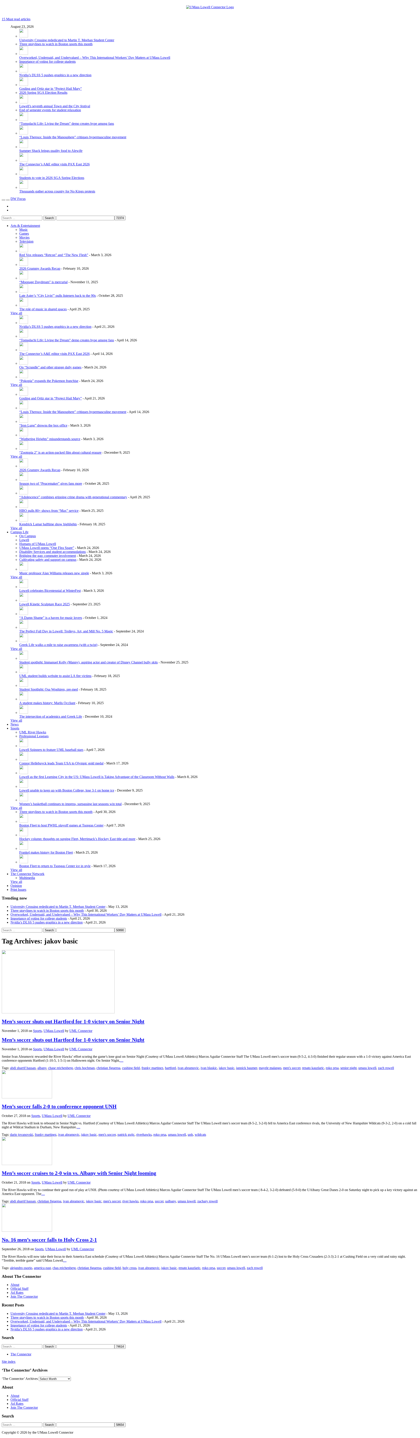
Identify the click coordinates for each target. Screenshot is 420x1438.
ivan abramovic (188, 1068)
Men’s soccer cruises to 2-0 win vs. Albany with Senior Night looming (79, 1173)
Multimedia (27, 878)
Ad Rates (16, 1292)
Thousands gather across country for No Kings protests (57, 191)
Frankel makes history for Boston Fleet (46, 852)
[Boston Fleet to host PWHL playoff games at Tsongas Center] (23, 821)
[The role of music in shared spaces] (23, 305)
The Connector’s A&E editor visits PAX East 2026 (54, 164)
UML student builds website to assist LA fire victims (55, 676)
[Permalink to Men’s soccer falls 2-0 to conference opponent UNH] (27, 1097)
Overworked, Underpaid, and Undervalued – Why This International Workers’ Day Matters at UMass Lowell (94, 57)
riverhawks (144, 1134)
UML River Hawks (32, 732)
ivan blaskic (209, 1068)
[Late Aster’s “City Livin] (23, 292)
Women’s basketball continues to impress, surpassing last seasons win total (70, 804)
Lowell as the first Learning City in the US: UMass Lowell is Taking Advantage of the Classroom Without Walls (96, 777)
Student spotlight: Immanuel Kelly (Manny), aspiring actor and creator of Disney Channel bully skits (88, 662)
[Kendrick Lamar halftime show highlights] (23, 520)
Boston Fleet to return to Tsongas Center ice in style (55, 866)
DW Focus (18, 199)
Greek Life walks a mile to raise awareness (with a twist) (58, 645)
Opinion (16, 885)
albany (41, 1068)
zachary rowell (207, 1201)
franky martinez (152, 1068)
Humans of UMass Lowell (37, 544)
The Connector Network (27, 874)
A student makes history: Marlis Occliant (47, 703)
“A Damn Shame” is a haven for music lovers (50, 618)
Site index (9, 1361)
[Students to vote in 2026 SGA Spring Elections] (23, 174)
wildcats (200, 1134)
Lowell (24, 540)
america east (42, 1268)
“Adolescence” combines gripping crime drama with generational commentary (73, 497)
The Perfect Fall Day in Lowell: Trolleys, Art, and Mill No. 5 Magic (66, 631)
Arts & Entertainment (25, 226)
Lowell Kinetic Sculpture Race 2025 (44, 604)
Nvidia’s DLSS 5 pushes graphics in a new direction (55, 75)
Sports (14, 728)
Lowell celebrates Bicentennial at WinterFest (50, 590)
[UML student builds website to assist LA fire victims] (23, 672)
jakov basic (226, 1068)
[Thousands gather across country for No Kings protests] (23, 187)
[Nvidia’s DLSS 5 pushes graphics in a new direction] (23, 71)
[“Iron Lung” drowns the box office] (23, 421)
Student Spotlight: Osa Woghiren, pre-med (48, 689)
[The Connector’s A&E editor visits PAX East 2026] (23, 160)
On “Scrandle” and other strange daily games (50, 367)
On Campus (27, 536)
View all (16, 313)
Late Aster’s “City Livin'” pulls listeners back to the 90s (57, 295)
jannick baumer (246, 1068)
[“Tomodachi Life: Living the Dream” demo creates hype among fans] (23, 120)
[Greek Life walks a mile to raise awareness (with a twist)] (23, 641)
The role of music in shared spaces (43, 309)
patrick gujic (126, 1134)
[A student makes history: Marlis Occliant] (23, 699)
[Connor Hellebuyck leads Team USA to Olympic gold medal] (23, 759)
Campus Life (19, 532)
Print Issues (18, 889)
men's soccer (291, 1068)
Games (24, 233)
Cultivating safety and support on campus (47, 559)
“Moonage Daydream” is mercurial (43, 282)
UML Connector (80, 1031)
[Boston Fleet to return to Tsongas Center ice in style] (23, 862)
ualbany (170, 1201)
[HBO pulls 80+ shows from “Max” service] (23, 507)
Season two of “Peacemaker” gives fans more (50, 483)
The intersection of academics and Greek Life (50, 716)
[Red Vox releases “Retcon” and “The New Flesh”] (23, 251)
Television (26, 241)
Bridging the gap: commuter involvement (47, 555)
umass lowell (367, 1068)
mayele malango (270, 1068)
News (14, 724)
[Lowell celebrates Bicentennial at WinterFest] (23, 587)
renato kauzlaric (313, 1068)
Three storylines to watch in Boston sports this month (56, 44)
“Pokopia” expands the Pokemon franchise (48, 381)
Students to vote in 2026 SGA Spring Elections (51, 178)
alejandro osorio (21, 1268)
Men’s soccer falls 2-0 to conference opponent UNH (59, 1106)
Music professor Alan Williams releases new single (54, 573)
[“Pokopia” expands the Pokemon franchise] (23, 377)
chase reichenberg (60, 1068)
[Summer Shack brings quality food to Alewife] (23, 147)
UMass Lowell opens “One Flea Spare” (46, 548)
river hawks (130, 1201)
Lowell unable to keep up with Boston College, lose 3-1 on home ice (66, 790)
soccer (159, 1201)
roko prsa (332, 1068)
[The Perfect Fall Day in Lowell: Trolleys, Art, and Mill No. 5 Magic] (23, 627)
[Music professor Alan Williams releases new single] (23, 569)
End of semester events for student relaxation (50, 110)
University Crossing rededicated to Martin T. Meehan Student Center (66, 40)
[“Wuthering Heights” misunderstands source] (23, 435)
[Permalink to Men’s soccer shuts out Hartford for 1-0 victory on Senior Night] (58, 1012)
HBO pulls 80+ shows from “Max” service (49, 510)
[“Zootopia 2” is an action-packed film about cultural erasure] (23, 448)
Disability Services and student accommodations (52, 552)
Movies (24, 237)
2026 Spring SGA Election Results (43, 92)
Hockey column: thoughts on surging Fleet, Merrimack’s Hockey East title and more (77, 839)
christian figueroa (108, 1068)
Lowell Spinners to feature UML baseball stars (51, 750)
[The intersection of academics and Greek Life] (23, 712)
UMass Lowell (54, 1031)
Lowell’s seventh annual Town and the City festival (54, 106)
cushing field (131, 1068)
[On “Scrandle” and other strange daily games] (23, 363)
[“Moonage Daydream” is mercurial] (23, 278)
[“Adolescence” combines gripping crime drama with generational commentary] (23, 493)
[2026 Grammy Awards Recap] (23, 264)
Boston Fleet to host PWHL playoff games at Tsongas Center (61, 825)
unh (190, 1134)
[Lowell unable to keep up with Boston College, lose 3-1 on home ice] (23, 786)
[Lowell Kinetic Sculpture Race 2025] (23, 600)
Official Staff (19, 1288)
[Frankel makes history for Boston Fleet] (23, 848)
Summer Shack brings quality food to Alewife (50, 151)
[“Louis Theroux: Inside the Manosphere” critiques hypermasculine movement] (23, 133)
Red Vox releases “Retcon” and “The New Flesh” (53, 255)
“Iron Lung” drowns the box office (43, 425)
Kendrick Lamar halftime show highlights (48, 524)
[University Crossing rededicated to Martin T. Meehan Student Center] (23, 36)
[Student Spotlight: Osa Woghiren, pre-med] (23, 685)
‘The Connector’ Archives (20, 1379)
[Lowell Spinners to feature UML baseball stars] (23, 746)
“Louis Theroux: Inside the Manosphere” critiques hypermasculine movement (72, 137)
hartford (170, 1068)
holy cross (129, 1268)
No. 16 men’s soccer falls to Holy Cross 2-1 (49, 1240)
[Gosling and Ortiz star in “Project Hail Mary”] (23, 85)
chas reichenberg (64, 1268)
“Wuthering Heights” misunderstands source (49, 439)
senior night (348, 1068)
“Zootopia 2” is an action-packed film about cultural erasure (60, 452)
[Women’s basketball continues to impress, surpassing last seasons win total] (23, 800)
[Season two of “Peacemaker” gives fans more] (23, 479)
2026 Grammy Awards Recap (39, 268)
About (14, 1285)
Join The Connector (24, 1296)
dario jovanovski (21, 1134)
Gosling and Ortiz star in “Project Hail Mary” (50, 88)
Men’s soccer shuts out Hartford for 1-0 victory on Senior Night (73, 1021)
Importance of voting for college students (47, 61)
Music (23, 229)
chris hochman (85, 1068)
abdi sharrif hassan (23, 1068)
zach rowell (386, 1068)
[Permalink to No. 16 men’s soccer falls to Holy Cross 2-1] (27, 1230)
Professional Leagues (34, 736)
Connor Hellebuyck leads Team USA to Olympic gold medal (61, 763)
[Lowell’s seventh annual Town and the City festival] (23, 102)
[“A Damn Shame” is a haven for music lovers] (23, 614)
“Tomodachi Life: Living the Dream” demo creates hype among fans (66, 123)
